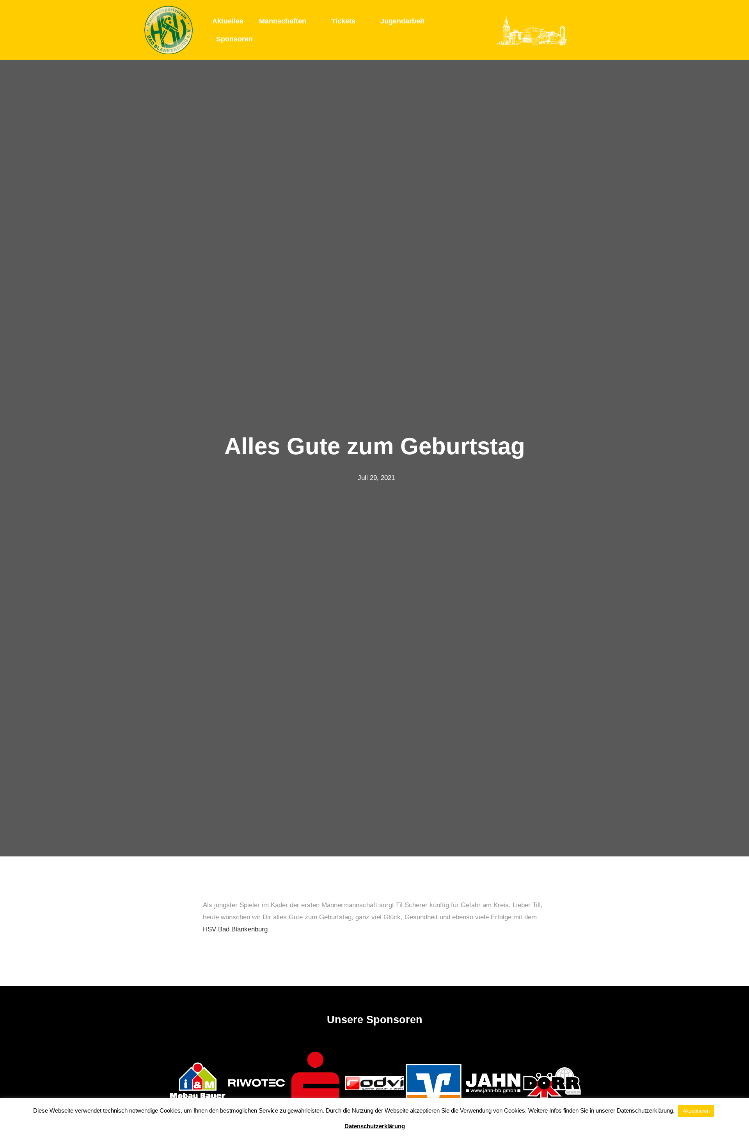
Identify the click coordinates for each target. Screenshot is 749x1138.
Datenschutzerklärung (374, 1126)
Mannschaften (282, 21)
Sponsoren (234, 39)
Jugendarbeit (402, 21)
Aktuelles (227, 21)
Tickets (343, 21)
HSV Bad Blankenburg (235, 929)
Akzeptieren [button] (696, 1111)
